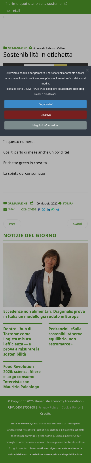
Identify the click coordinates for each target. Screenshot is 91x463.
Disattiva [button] (45, 114)
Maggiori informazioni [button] (45, 125)
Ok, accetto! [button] (46, 104)
